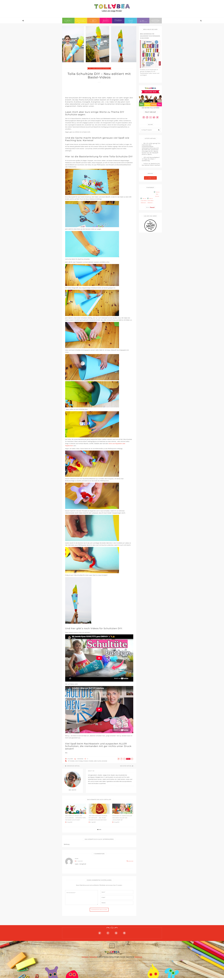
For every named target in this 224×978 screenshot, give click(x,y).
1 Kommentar (80, 758)
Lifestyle (118, 20)
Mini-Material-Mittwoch (101, 68)
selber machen (97, 761)
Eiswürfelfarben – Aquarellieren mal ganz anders (120, 819)
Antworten (130, 861)
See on (148, 207)
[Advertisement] (97, 89)
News (68, 20)
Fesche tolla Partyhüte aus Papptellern (98, 816)
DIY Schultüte (71, 761)
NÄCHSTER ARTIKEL (126, 765)
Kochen (105, 20)
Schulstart (85, 761)
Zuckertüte (104, 761)
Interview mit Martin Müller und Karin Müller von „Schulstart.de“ (75, 817)
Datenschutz (155, 20)
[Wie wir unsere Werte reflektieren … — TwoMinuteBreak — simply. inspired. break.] (144, 201)
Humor (130, 20)
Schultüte (91, 761)
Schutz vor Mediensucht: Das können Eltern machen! (151, 164)
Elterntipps (80, 20)
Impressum (85, 957)
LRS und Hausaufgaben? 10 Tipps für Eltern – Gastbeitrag (151, 159)
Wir (143, 20)
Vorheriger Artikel (73, 765)
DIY (93, 20)
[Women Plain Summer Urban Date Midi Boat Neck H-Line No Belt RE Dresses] (157, 194)
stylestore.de (138, 957)
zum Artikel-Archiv (150, 178)
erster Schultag (79, 761)
